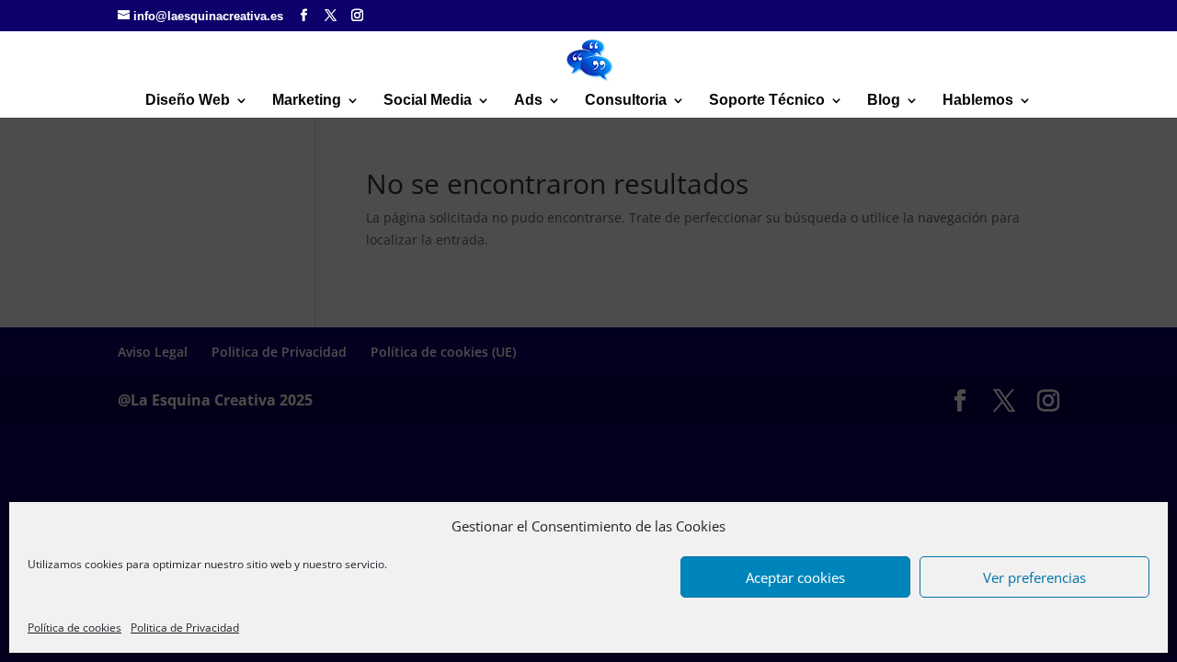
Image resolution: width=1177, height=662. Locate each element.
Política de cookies (74, 627)
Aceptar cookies (795, 577)
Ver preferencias (1034, 577)
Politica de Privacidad (185, 627)
